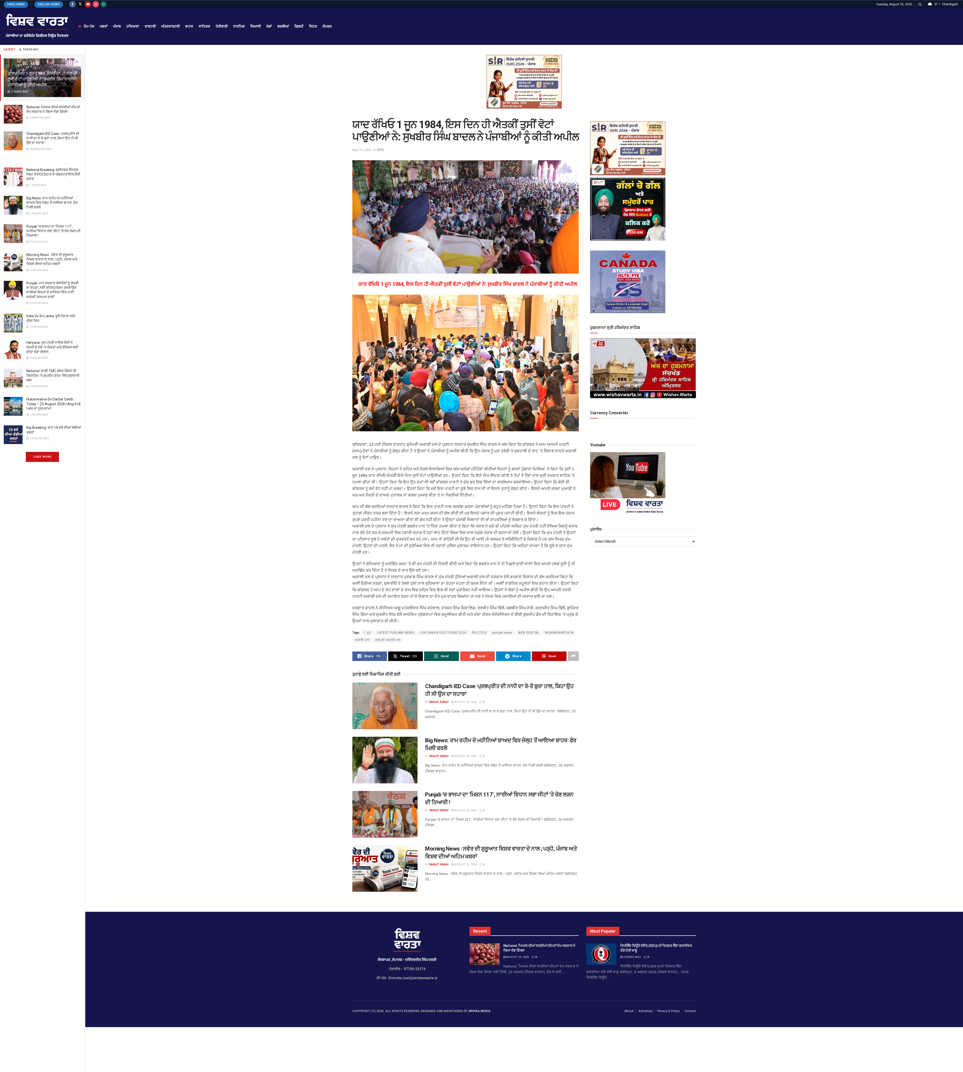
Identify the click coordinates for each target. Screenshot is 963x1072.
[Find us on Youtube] (88, 4)
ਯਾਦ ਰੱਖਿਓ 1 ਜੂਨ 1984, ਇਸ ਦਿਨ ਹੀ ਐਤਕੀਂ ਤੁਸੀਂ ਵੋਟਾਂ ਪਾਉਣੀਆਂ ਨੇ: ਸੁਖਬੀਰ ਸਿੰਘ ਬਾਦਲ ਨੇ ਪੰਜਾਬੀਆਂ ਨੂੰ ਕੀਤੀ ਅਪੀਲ (42, 79)
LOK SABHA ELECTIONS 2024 (443, 632)
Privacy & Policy (668, 1011)
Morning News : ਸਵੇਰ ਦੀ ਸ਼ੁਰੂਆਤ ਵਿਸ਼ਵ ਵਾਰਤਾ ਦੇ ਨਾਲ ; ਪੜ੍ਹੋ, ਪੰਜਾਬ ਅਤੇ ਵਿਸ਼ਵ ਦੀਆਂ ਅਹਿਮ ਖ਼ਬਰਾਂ (51, 259)
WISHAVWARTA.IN (559, 632)
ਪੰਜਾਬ (117, 26)
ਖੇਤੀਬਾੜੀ (222, 26)
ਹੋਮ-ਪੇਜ (89, 26)
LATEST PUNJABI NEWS (395, 632)
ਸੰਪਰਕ (327, 26)
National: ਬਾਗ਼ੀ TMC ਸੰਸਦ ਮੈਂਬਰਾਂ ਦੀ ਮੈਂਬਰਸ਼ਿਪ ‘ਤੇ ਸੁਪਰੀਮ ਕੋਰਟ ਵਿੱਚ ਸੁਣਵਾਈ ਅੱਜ (52, 375)
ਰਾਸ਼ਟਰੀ (150, 26)
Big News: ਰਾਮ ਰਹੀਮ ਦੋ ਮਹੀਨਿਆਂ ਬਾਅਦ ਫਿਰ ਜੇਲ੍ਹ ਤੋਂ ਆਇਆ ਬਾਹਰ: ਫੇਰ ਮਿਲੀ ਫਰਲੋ (52, 202)
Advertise (645, 1011)
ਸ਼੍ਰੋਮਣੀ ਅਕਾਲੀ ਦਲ (387, 640)
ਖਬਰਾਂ (104, 26)
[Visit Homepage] (36, 26)
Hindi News (16, 4)
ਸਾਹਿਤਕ (204, 26)
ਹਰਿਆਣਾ (132, 26)
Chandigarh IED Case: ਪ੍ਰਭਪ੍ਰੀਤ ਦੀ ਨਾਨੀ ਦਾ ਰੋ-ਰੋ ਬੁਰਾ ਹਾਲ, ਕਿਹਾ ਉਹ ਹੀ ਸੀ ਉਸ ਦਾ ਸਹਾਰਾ (52, 138)
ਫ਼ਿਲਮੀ (298, 26)
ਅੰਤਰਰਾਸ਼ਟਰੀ (170, 26)
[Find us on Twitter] (80, 4)
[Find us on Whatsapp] (103, 4)
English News (48, 4)
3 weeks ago (631, 957)
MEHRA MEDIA (479, 1011)
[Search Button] (920, 4)
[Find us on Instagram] (96, 4)
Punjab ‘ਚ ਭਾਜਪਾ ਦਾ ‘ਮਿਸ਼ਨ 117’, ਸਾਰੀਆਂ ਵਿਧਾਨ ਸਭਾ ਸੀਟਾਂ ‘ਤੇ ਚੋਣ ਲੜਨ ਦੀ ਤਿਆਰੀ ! (53, 230)
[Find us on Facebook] (72, 4)
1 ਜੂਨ (367, 632)
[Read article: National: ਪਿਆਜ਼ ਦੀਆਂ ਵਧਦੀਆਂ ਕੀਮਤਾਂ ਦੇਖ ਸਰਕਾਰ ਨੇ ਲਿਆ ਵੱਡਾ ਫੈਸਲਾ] (484, 954)
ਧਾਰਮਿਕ (239, 26)
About (628, 1011)
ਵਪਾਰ (189, 26)
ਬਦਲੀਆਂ (283, 26)
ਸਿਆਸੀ (255, 26)
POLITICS (479, 632)
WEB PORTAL (528, 632)
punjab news (502, 632)
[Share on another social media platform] (573, 656)
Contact (690, 1011)
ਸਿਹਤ (313, 26)
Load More (42, 456)
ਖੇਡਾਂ (269, 26)
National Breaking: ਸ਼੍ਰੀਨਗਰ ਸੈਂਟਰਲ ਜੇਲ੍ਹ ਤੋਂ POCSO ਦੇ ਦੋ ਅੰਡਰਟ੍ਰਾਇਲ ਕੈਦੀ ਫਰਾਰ (53, 174)
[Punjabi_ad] (524, 81)
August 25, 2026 (465, 702)
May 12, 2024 (361, 150)
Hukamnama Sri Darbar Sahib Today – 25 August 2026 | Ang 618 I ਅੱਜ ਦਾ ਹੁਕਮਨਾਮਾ (53, 403)
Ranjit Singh (438, 702)
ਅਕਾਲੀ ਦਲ (362, 640)
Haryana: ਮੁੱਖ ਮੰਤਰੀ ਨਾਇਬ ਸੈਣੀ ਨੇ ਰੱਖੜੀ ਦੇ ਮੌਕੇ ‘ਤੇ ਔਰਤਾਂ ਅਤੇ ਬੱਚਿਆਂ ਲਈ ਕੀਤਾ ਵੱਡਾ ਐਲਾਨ (52, 347)
